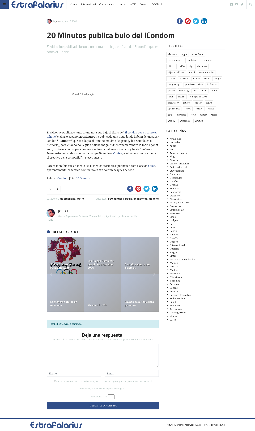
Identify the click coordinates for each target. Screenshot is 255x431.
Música (174, 266)
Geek (172, 227)
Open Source (174, 108)
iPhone (154, 198)
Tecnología (176, 309)
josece (59, 21)
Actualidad (68, 198)
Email (192, 72)
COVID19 (157, 4)
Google (217, 78)
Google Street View (194, 84)
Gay (172, 224)
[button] (51, 274)
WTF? (133, 4)
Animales (175, 142)
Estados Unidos (206, 72)
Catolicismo (192, 60)
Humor (174, 241)
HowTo (174, 238)
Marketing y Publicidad (183, 259)
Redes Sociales (178, 298)
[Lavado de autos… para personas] (140, 293)
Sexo (170, 114)
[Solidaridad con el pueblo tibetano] (65, 255)
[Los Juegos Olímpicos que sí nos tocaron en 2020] (102, 255)
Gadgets (174, 220)
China (170, 66)
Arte (172, 149)
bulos (151, 166)
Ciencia (174, 160)
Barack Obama (175, 60)
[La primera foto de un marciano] (65, 293)
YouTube (199, 120)
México (144, 4)
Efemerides (176, 199)
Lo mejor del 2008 (198, 96)
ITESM (204, 90)
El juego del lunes (176, 72)
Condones (141, 198)
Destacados (176, 177)
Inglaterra (212, 84)
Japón (170, 96)
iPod (195, 90)
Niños (209, 102)
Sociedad (175, 305)
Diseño (174, 181)
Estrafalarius (177, 209)
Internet (121, 4)
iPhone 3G (184, 90)
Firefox (196, 78)
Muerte (186, 102)
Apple (184, 54)
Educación (175, 195)
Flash (206, 78)
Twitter (203, 114)
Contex (117, 153)
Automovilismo (178, 153)
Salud (173, 301)
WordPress (185, 120)
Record (187, 108)
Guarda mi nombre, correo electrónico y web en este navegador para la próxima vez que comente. (104, 381)
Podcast (174, 287)
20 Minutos (83, 178)
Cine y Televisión (179, 163)
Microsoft (175, 273)
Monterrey (173, 102)
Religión (199, 108)
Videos (74, 4)
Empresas (175, 206)
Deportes (175, 174)
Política (174, 291)
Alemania (172, 54)
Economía (175, 191)
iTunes (215, 90)
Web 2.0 (171, 120)
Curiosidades (106, 4)
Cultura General (178, 167)
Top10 (193, 114)
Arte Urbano (197, 54)
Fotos (173, 216)
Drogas (174, 184)
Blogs (173, 156)
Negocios (175, 280)
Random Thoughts (180, 294)
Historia (174, 234)
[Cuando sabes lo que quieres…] (140, 255)
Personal (175, 284)
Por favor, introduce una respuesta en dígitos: (103, 388)
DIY (190, 66)
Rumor (211, 108)
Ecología (174, 188)
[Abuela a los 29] (102, 293)
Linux (173, 255)
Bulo (129, 198)
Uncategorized (178, 312)
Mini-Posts (176, 277)
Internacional (88, 4)
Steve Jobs (181, 114)
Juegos (173, 252)
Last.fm (181, 96)
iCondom (62, 178)
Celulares (207, 60)
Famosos (175, 213)
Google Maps (174, 84)
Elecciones (202, 66)
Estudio (171, 78)
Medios (174, 270)
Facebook (184, 78)
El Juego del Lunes (180, 202)
